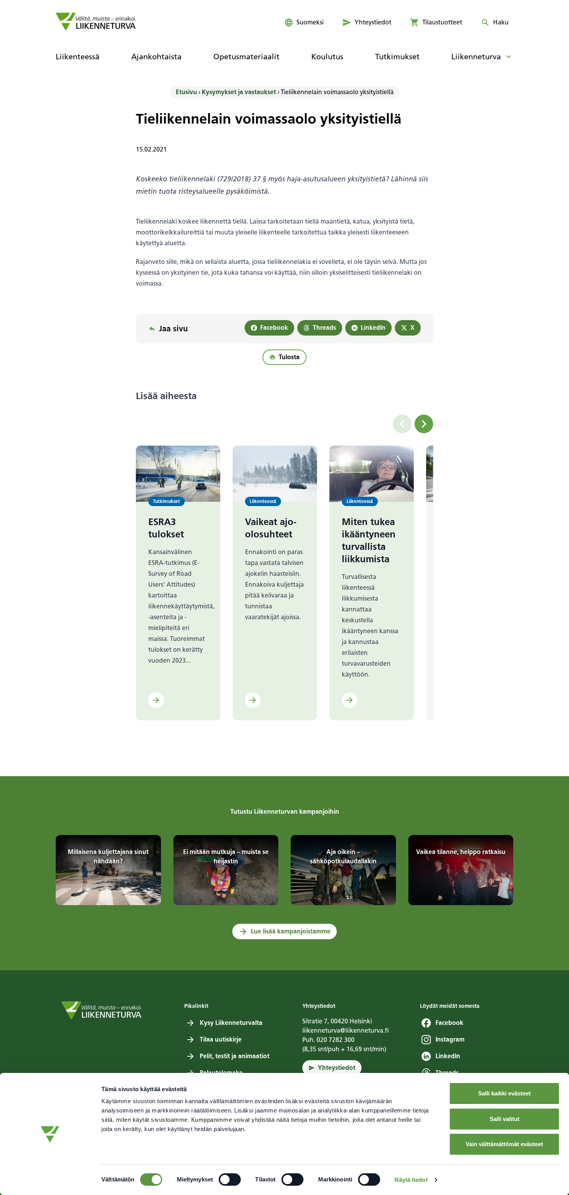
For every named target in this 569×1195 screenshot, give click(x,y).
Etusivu (186, 92)
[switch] (230, 1179)
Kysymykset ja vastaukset (239, 92)
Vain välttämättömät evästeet (504, 1144)
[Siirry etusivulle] (96, 21)
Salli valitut (504, 1119)
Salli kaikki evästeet (504, 1093)
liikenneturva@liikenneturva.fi (345, 1030)
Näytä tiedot (410, 1179)
